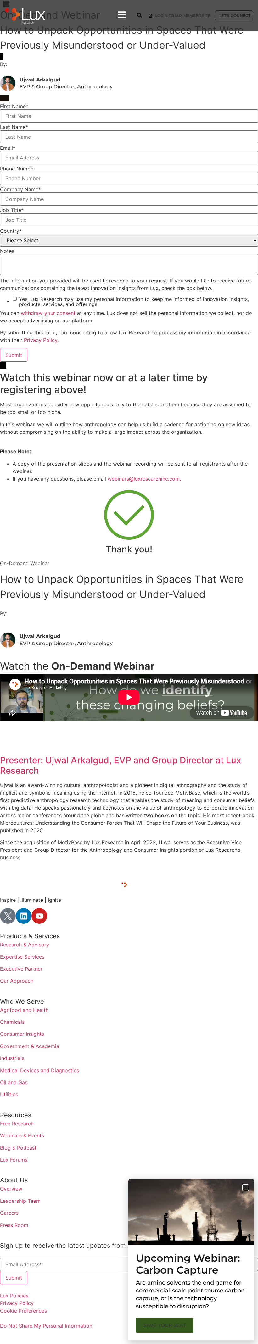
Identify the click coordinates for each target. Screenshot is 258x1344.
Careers (9, 1213)
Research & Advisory (24, 944)
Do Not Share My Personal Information (46, 1326)
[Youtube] (39, 916)
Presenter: (22, 760)
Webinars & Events (22, 1135)
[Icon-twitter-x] (8, 916)
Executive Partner (21, 969)
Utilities (9, 1094)
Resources (15, 1115)
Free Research (17, 1123)
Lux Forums (13, 1160)
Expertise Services (22, 957)
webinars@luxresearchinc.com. (144, 479)
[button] (245, 1187)
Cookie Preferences (23, 1311)
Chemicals (12, 1022)
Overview (11, 1188)
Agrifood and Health (24, 1010)
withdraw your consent (48, 313)
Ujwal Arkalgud (40, 80)
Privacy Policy (17, 1303)
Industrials (12, 1058)
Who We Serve (22, 1001)
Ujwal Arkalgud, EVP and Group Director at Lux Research (120, 765)
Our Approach (16, 981)
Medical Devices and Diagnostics (39, 1070)
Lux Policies (14, 1295)
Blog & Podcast (18, 1148)
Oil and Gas (13, 1082)
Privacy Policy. (41, 340)
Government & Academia (29, 1046)
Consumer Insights (22, 1034)
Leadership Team (20, 1201)
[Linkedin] (23, 916)
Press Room (14, 1225)
